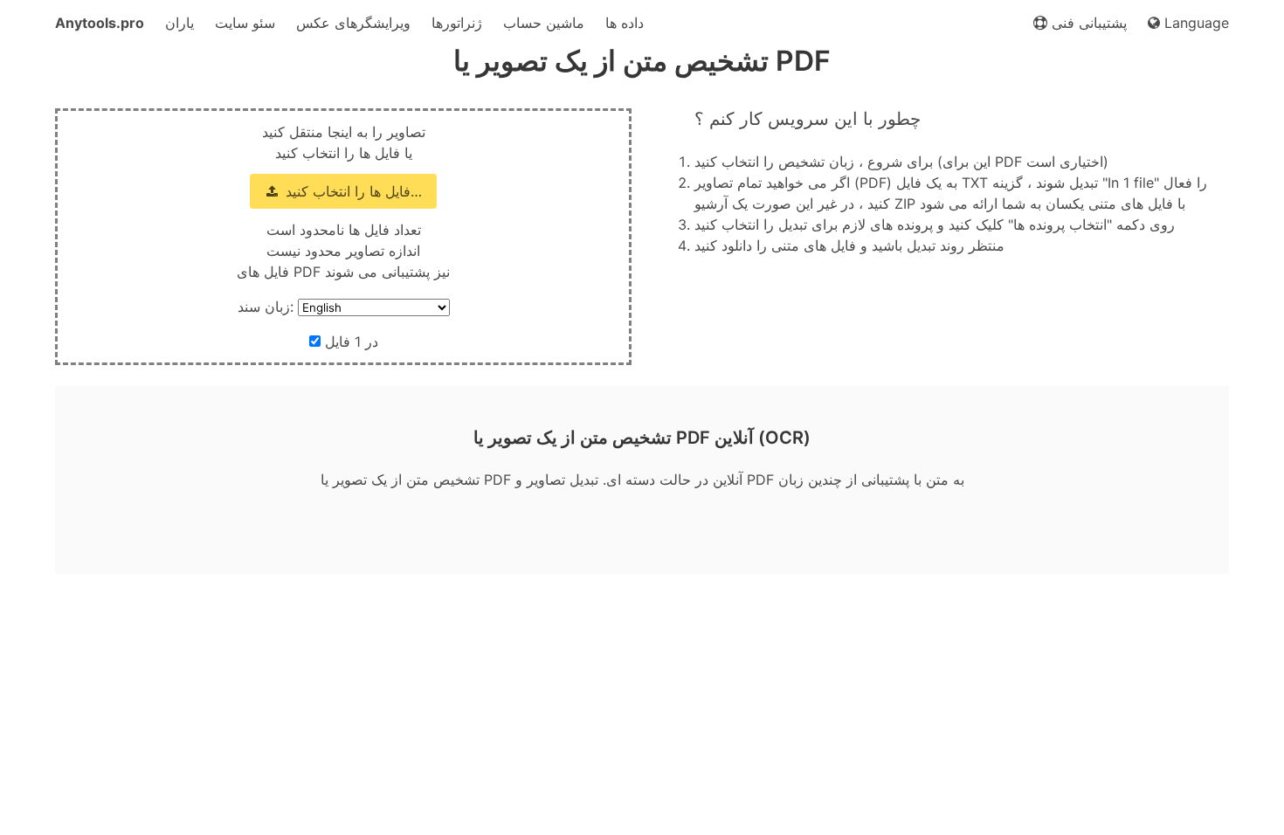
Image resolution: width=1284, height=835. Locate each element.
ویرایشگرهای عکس (353, 22)
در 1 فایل (349, 341)
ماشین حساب (543, 22)
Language (1194, 22)
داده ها (624, 22)
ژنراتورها (456, 22)
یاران (179, 22)
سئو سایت (245, 22)
